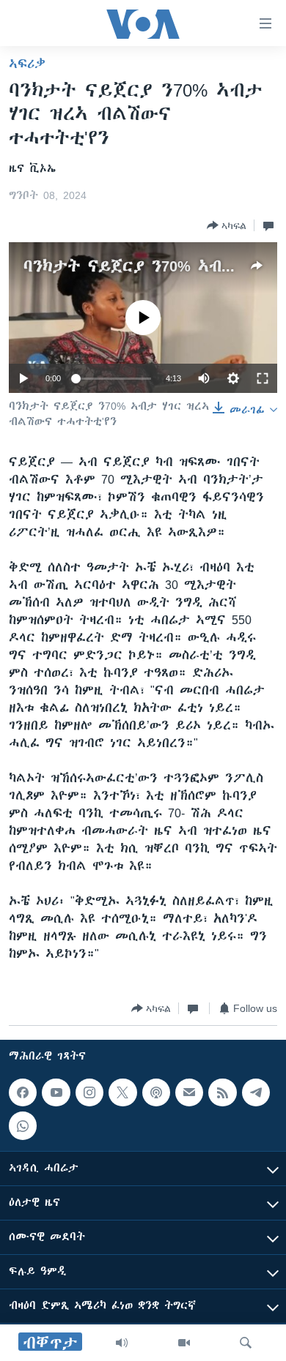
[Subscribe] (189, 1092)
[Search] (246, 1342)
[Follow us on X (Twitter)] (122, 1092)
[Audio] (122, 1342)
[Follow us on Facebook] (23, 1092)
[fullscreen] (262, 378)
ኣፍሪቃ (27, 63)
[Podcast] (156, 1092)
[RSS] (222, 1092)
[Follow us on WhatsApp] (23, 1125)
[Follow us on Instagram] (89, 1092)
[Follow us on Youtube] (56, 1092)
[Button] (226, 225)
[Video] (184, 1342)
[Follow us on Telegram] (256, 1092)
